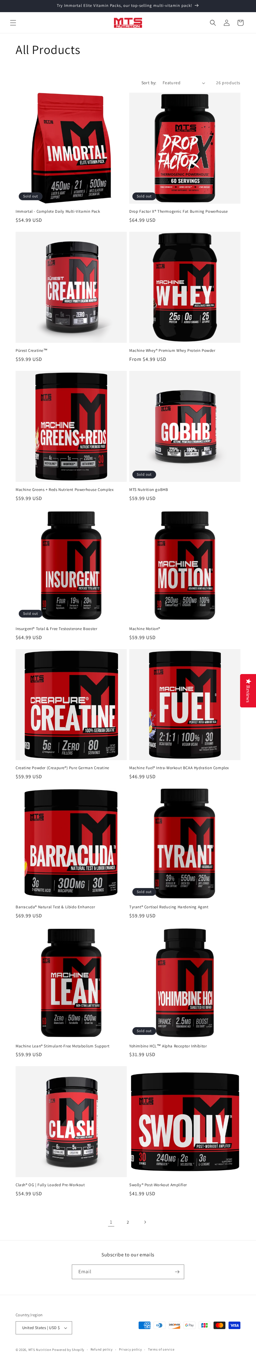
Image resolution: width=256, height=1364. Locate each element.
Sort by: (148, 82)
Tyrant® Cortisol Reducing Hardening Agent (169, 907)
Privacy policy (130, 1349)
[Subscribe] (177, 1271)
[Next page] (145, 1222)
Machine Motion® (144, 628)
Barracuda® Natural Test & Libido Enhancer (55, 907)
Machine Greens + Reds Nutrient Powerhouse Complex (65, 489)
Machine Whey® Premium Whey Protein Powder (172, 350)
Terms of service (161, 1349)
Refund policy (102, 1349)
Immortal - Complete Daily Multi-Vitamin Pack (58, 211)
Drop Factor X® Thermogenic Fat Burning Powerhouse (178, 211)
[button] (13, 23)
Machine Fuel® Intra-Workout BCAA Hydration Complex (179, 767)
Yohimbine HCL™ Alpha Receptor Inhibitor (168, 1046)
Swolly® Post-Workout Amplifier (158, 1184)
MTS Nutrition (40, 1349)
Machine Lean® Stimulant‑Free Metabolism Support (62, 1046)
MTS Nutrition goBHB (148, 489)
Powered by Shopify (68, 1349)
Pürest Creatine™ (32, 350)
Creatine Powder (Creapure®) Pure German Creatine (62, 767)
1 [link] (111, 1222)
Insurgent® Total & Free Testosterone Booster (56, 628)
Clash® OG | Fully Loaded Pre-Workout (50, 1184)
